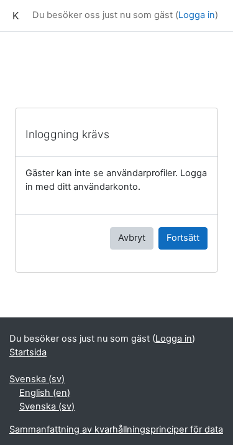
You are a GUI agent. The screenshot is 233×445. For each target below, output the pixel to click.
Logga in (196, 15)
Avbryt (131, 237)
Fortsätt (183, 237)
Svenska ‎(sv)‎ (37, 379)
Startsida (28, 352)
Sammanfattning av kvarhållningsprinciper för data (116, 429)
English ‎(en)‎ (44, 392)
